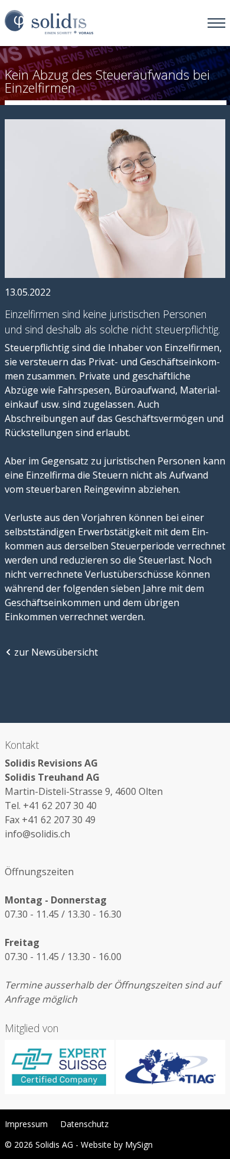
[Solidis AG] (49, 22)
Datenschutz (84, 1123)
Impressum (26, 1123)
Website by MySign (117, 1144)
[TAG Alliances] (170, 1067)
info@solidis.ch (37, 833)
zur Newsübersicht (56, 652)
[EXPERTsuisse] (60, 1067)
